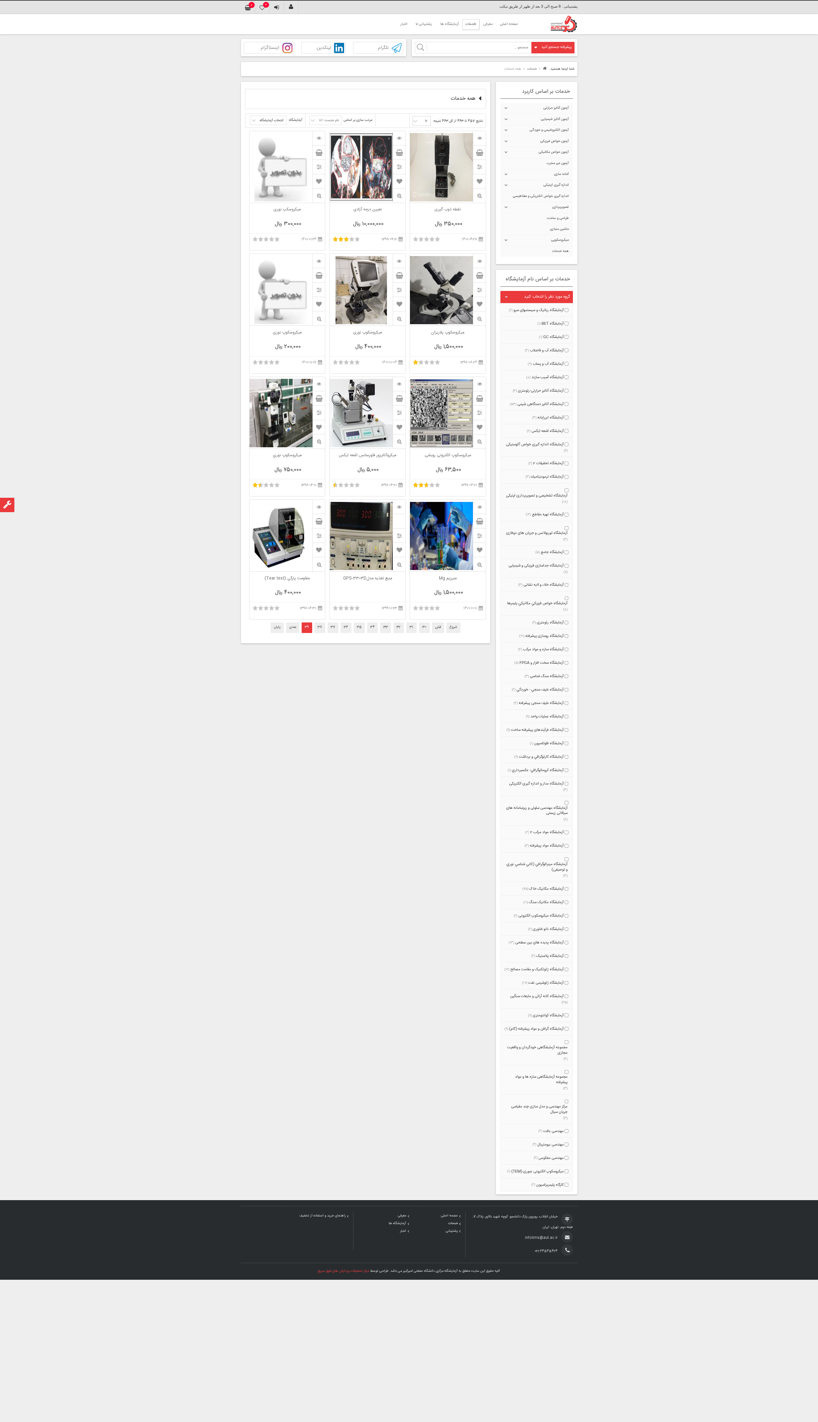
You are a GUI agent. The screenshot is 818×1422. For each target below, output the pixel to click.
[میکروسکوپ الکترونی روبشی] (479, 384)
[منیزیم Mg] (479, 507)
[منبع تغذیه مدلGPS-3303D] (399, 507)
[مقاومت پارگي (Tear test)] (319, 507)
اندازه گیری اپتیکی (556, 185)
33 (385, 627)
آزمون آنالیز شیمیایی (555, 119)
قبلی (438, 627)
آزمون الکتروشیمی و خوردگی (549, 130)
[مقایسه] (479, 167)
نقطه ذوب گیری (448, 210)
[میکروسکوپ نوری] (399, 261)
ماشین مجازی (559, 229)
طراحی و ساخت (558, 218)
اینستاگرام (270, 48)
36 (346, 627)
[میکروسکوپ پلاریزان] (479, 261)
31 (411, 627)
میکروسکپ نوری (287, 210)
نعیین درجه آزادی (367, 210)
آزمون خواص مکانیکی (554, 152)
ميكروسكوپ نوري (287, 456)
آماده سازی (561, 174)
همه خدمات (560, 251)
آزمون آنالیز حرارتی (556, 108)
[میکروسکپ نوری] (319, 138)
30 (424, 627)
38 (320, 627)
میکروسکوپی (560, 240)
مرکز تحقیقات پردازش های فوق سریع (343, 1271)
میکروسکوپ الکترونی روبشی (448, 456)
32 (398, 627)
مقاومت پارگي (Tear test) (287, 579)
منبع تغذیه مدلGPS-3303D (367, 579)
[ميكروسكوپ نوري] (319, 384)
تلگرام (383, 48)
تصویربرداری (560, 207)
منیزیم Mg (448, 579)
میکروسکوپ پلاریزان (447, 333)
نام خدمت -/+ (329, 120)
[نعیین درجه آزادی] (399, 138)
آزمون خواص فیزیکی (554, 141)
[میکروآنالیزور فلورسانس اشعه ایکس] (399, 384)
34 (372, 627)
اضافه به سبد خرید (479, 152)
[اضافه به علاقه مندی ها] (480, 181)
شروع (453, 627)
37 (333, 627)
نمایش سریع (479, 196)
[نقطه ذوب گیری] (479, 138)
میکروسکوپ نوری (367, 333)
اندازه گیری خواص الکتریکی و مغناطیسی (541, 196)
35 (359, 627)
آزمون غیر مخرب (558, 163)
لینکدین (324, 48)
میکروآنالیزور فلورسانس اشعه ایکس (367, 456)
